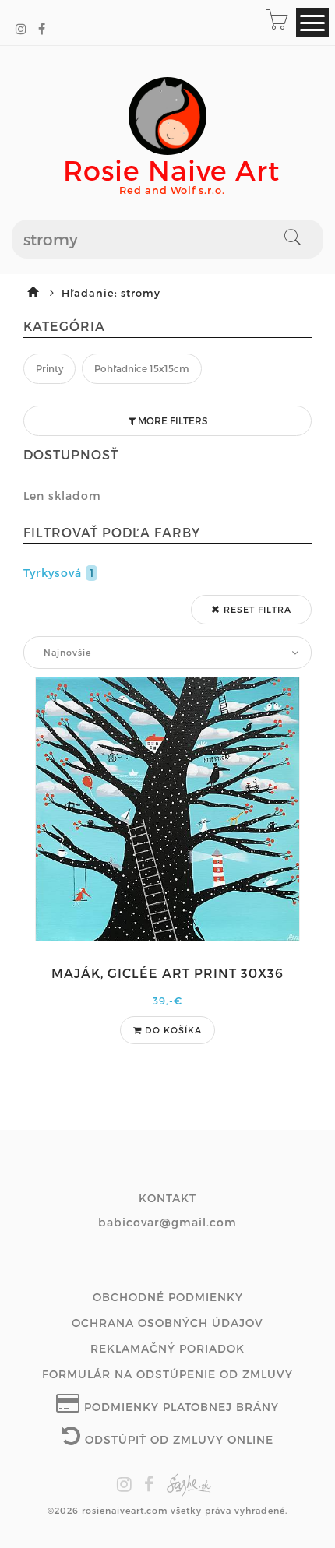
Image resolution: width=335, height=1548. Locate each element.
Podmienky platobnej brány (179, 1406)
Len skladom (62, 495)
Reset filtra (255, 609)
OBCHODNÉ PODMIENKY (168, 1296)
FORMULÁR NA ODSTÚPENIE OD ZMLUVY (167, 1374)
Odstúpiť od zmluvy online (177, 1439)
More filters (171, 420)
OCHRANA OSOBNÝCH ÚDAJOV (167, 1322)
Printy (49, 368)
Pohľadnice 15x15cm (141, 368)
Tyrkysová (58, 572)
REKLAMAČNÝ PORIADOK (167, 1348)
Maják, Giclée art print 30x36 (167, 973)
